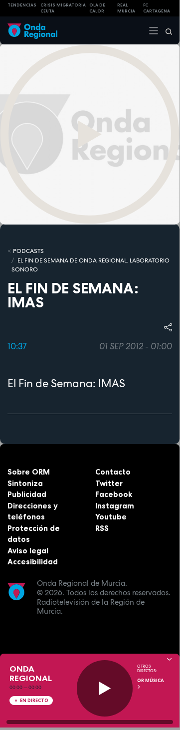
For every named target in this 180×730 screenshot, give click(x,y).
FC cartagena (156, 8)
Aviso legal (27, 550)
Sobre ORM (28, 472)
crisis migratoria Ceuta (63, 8)
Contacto (113, 472)
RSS (102, 528)
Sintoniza (25, 483)
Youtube (111, 516)
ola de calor (97, 8)
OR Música (150, 681)
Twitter (109, 483)
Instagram (114, 505)
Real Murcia (126, 8)
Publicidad (26, 494)
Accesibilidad (32, 561)
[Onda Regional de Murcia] (32, 30)
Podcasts (28, 251)
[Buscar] (165, 30)
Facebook (113, 494)
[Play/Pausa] (105, 688)
